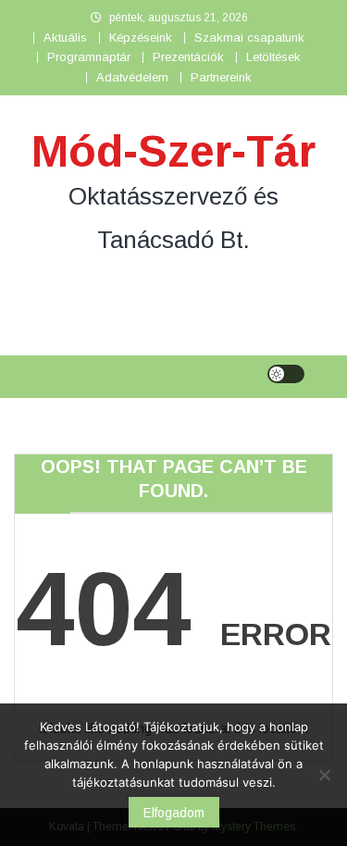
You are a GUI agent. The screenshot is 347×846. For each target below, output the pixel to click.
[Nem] (324, 774)
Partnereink (221, 77)
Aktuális (65, 37)
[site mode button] (285, 374)
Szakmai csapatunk (249, 37)
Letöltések (273, 57)
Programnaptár (88, 57)
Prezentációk (188, 57)
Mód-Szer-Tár (173, 151)
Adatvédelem (132, 77)
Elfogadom (173, 812)
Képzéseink (140, 37)
